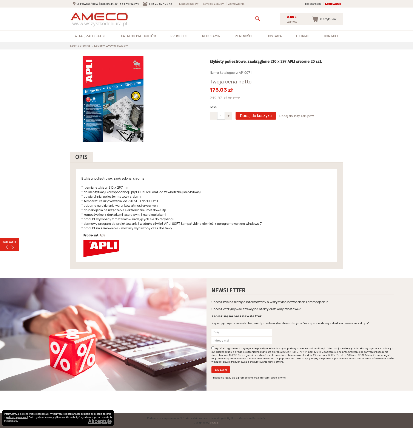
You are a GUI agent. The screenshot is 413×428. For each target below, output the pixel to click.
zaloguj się (96, 36)
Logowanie (333, 3)
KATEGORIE (10, 241)
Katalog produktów (138, 36)
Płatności (243, 36)
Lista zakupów (189, 3)
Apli (102, 235)
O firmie (303, 36)
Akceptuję (100, 421)
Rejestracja (313, 3)
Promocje (179, 36)
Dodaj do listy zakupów (296, 116)
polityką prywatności (17, 417)
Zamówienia (236, 3)
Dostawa (274, 36)
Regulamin (211, 36)
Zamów (292, 21)
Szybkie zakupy (213, 3)
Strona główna (80, 45)
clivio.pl (214, 422)
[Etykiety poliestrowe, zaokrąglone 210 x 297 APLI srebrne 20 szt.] (113, 99)
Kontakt (331, 36)
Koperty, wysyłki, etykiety (111, 45)
